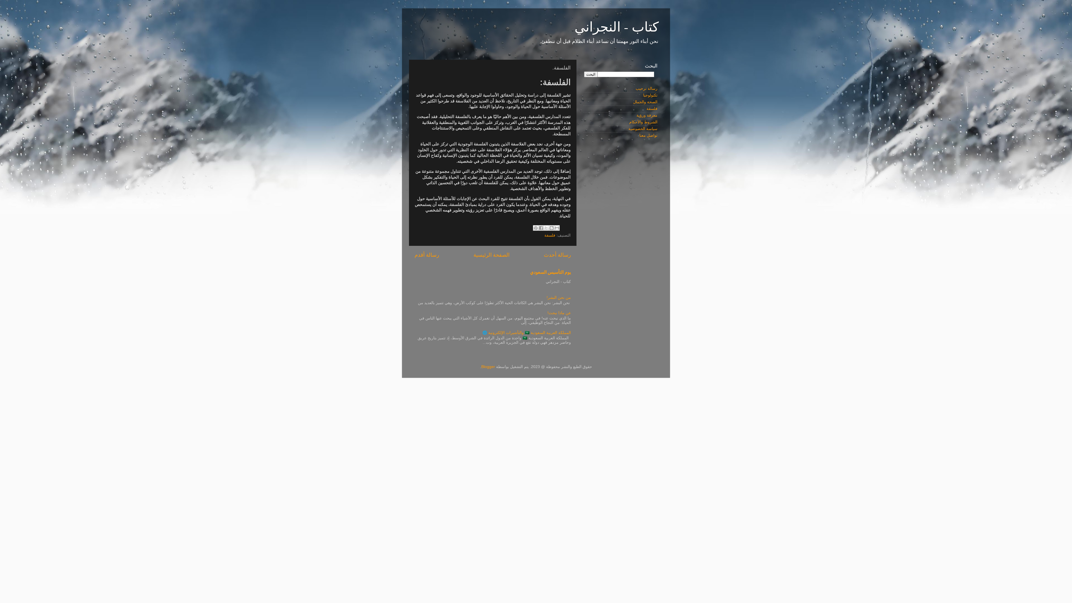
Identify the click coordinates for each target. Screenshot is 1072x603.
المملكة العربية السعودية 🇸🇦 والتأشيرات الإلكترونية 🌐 (526, 333)
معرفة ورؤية (646, 115)
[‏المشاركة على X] (546, 228)
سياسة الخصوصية (642, 129)
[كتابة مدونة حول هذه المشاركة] (551, 228)
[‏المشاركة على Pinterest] (536, 228)
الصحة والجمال (645, 102)
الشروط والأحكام (643, 122)
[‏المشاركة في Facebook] (541, 228)
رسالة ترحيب (646, 89)
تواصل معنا (648, 135)
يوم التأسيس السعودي (550, 272)
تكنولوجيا (650, 95)
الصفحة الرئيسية (491, 255)
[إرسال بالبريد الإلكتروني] (557, 228)
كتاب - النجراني (617, 26)
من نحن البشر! (559, 298)
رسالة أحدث (557, 255)
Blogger (488, 367)
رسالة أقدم (427, 255)
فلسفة (549, 235)
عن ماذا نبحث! (559, 313)
